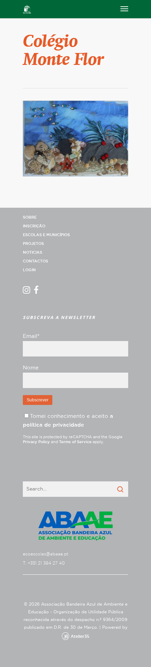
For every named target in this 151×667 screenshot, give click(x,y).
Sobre (30, 217)
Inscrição (34, 226)
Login (29, 270)
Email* (31, 336)
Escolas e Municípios (46, 235)
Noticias (32, 252)
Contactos (35, 261)
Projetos (33, 244)
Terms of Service (75, 442)
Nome (31, 368)
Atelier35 (80, 636)
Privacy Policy (36, 442)
